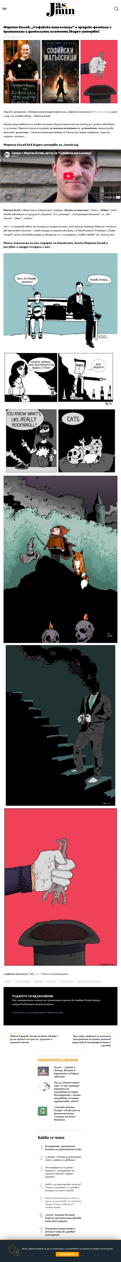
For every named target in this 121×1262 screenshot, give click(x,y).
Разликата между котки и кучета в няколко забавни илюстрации (60, 1232)
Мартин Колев (66, 982)
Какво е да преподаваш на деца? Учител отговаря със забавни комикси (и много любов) (63, 1187)
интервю (38, 982)
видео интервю (22, 982)
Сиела (38, 974)
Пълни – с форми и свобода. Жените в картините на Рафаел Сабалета (66, 1072)
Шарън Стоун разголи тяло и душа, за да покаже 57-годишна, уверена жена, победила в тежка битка (63, 1203)
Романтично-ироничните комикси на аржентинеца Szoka (63, 1148)
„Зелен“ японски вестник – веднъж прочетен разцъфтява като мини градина (63, 1218)
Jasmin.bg (60, 10)
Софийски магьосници (88, 982)
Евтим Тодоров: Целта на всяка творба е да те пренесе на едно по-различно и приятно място (34, 1038)
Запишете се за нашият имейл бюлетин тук (37, 1013)
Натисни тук (67, 1254)
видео (8, 982)
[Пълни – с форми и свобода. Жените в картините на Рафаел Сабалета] (43, 1072)
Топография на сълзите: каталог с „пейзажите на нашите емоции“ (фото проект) (59, 1172)
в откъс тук (101, 112)
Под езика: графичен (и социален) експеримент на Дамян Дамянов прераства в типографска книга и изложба (91, 1039)
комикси (51, 982)
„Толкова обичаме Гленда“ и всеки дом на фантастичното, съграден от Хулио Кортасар (67, 1113)
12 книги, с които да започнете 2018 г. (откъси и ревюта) (63, 1158)
